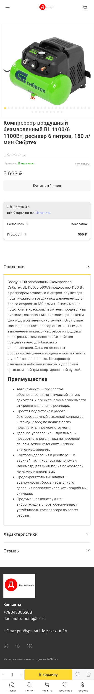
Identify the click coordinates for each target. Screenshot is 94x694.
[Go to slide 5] (20, 108)
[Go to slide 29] (47, 112)
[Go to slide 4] (16, 108)
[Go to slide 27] (40, 112)
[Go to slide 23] (85, 108)
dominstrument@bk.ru (24, 618)
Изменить (43, 213)
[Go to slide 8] (30, 108)
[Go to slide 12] (45, 108)
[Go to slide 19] (71, 108)
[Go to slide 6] (23, 108)
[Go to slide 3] (12, 108)
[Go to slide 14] (52, 108)
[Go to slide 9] (34, 108)
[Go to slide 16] (60, 108)
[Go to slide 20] (74, 108)
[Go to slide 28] (43, 112)
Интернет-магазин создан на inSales (30, 659)
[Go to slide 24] (89, 108)
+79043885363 (17, 612)
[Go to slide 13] (49, 108)
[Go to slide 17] (63, 108)
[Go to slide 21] (78, 108)
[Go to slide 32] (58, 112)
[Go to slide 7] (27, 108)
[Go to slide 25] (32, 112)
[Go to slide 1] (5, 108)
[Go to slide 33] (62, 112)
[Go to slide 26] (36, 112)
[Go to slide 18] (67, 108)
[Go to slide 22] (82, 108)
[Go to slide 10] (38, 108)
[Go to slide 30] (51, 112)
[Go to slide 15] (56, 108)
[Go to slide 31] (54, 112)
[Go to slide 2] (9, 108)
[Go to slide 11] (41, 108)
